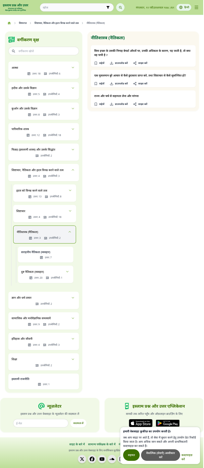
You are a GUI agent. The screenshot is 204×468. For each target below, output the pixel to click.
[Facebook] (92, 459)
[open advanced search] (108, 7)
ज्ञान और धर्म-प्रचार (21, 298)
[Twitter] (82, 459)
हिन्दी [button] (186, 7)
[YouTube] (102, 459)
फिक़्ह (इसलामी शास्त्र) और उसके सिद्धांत (33, 149)
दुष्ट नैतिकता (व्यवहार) (32, 272)
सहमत (131, 455)
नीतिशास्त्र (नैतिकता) (27, 232)
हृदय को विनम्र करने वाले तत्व (31, 190)
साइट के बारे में (77, 444)
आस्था (15, 68)
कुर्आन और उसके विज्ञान (24, 108)
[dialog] (160, 445)
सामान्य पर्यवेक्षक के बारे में (102, 444)
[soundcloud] (112, 459)
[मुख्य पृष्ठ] (9, 23)
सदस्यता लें (78, 423)
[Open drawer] (196, 7)
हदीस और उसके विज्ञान (24, 88)
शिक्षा (14, 359)
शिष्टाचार (20, 211)
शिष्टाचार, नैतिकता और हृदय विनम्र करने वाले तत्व (38, 170)
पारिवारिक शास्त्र (20, 129)
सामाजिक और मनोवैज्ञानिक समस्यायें (31, 318)
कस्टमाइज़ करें (186, 457)
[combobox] (74, 7)
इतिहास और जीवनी (22, 339)
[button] (99, 63)
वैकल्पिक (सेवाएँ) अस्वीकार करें (160, 455)
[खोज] (120, 7)
